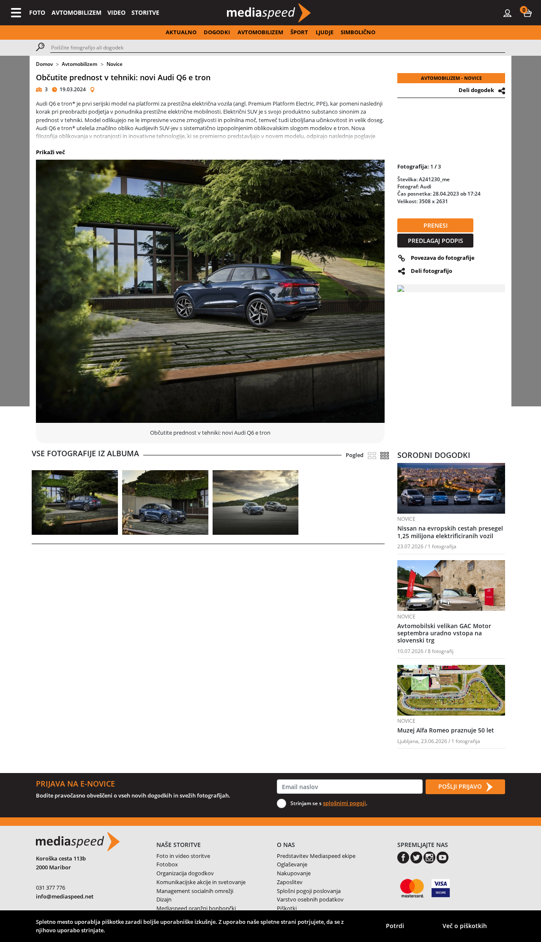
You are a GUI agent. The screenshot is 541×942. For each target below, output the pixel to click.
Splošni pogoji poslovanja (309, 891)
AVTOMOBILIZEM (76, 12)
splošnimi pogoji (344, 803)
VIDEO (116, 12)
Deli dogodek (476, 90)
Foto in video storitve (183, 856)
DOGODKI (217, 32)
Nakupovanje (294, 873)
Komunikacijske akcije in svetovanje (201, 882)
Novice (115, 64)
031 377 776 (50, 887)
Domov (44, 64)
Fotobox (167, 864)
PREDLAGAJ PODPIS (435, 241)
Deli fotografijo (431, 271)
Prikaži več (50, 152)
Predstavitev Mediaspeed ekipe (316, 856)
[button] (527, 12)
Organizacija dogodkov (185, 873)
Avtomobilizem (79, 64)
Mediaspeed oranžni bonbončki (196, 908)
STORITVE (145, 12)
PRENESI (436, 225)
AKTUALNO (181, 32)
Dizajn (164, 899)
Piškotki (287, 908)
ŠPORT (299, 32)
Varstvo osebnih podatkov (310, 899)
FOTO (37, 12)
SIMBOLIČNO (358, 32)
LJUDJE (324, 32)
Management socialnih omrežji (194, 891)
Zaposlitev (290, 882)
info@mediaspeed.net (64, 896)
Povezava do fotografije (443, 257)
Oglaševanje (292, 864)
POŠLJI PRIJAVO (461, 786)
